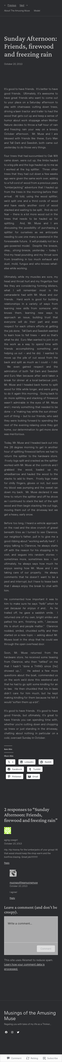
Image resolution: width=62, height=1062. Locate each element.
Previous (12, 5)
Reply (6, 863)
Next (22, 5)
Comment (45, 948)
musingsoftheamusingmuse (24, 882)
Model (37, 10)
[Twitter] (18, 1032)
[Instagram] (12, 1032)
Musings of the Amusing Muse (30, 1015)
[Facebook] (6, 1032)
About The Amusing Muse (17, 10)
